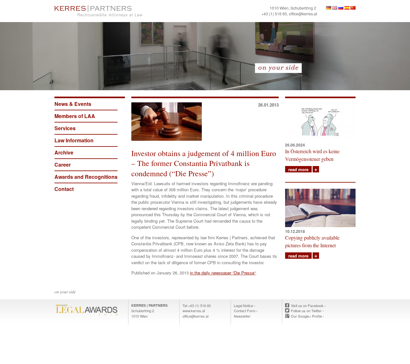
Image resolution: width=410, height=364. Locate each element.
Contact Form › (246, 310)
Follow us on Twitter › (307, 310)
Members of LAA (74, 116)
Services (65, 128)
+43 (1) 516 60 (274, 13)
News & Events (72, 103)
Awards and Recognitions (86, 176)
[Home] (128, 11)
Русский (340, 8)
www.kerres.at (194, 310)
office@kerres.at (303, 13)
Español (346, 8)
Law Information (74, 140)
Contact (64, 189)
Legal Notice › (244, 305)
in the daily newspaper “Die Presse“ (223, 273)
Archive (63, 152)
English (334, 8)
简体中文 (353, 8)
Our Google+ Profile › (307, 316)
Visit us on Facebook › (308, 305)
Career (62, 164)
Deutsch (328, 8)
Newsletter (242, 316)
